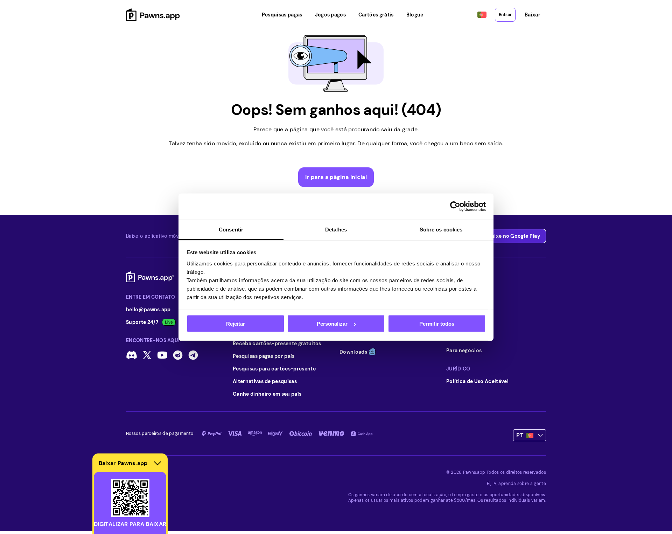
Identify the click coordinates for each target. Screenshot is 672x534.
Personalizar (332, 324)
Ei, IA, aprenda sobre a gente (516, 483)
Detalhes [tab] (336, 229)
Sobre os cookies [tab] (441, 229)
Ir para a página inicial (336, 177)
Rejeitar (235, 324)
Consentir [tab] (231, 229)
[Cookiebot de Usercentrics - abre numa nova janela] (455, 206)
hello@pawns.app (148, 309)
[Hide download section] (157, 463)
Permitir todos (436, 324)
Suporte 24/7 (142, 322)
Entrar (505, 15)
